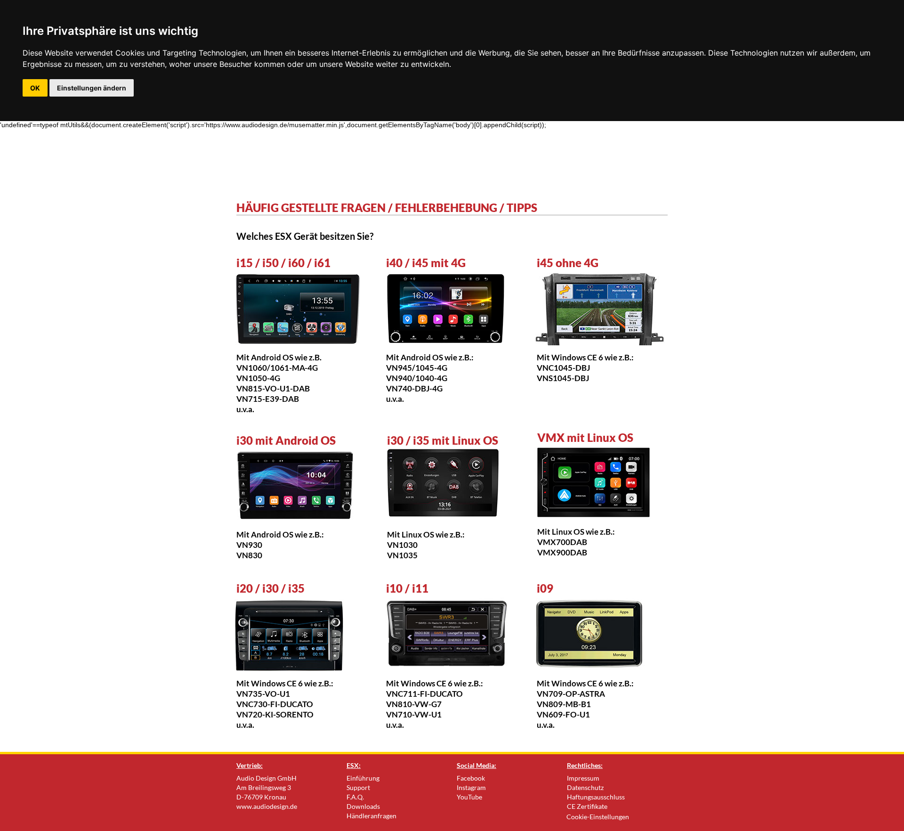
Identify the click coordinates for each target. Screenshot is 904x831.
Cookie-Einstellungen (597, 817)
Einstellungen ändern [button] (91, 88)
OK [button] (35, 88)
